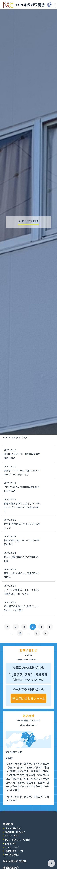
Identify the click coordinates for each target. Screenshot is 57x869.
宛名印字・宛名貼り (15, 832)
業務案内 (8, 824)
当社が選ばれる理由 (15, 861)
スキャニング (12, 847)
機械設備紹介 (11, 867)
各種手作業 (10, 843)
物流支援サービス (14, 851)
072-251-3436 (31, 674)
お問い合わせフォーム (30, 698)
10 (20, 633)
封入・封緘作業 (13, 828)
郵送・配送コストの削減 (17, 840)
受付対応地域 (12, 855)
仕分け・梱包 (12, 836)
